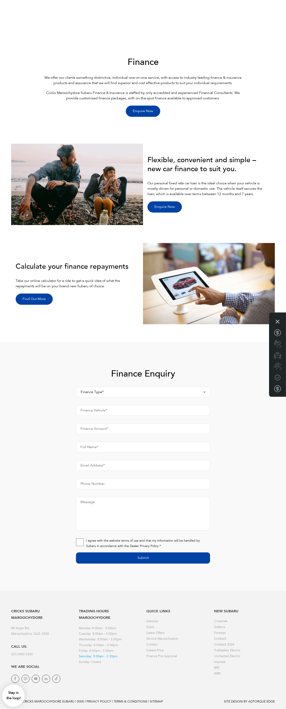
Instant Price (155, 650)
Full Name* (89, 447)
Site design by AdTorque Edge (249, 701)
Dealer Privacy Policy (144, 546)
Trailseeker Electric (227, 650)
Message (87, 502)
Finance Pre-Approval (161, 656)
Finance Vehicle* (93, 410)
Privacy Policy (98, 701)
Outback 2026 (224, 644)
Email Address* (92, 465)
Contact (152, 644)
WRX (217, 673)
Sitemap (156, 701)
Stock (150, 627)
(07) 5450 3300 (22, 654)
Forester (220, 633)
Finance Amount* (94, 429)
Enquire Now (143, 111)
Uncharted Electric (227, 656)
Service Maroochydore (162, 639)
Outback (220, 639)
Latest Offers (155, 633)
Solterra (219, 627)
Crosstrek (220, 621)
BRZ (217, 668)
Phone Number (92, 484)
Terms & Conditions (130, 701)
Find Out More (34, 299)
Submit (143, 558)
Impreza (219, 662)
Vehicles (152, 621)
